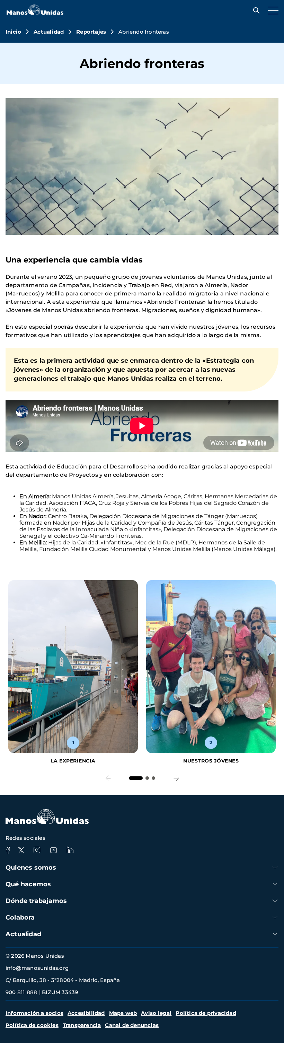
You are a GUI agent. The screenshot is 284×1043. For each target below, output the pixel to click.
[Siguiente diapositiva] (176, 778)
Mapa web (123, 1013)
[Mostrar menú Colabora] (275, 917)
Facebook (8, 850)
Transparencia (82, 1025)
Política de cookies (32, 1025)
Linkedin (70, 850)
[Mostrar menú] (271, 10)
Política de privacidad (206, 1013)
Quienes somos (31, 867)
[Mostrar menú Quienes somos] (275, 867)
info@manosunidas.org (37, 968)
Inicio (13, 31)
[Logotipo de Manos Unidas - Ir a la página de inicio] (35, 13)
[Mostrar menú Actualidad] (275, 934)
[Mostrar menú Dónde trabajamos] (275, 900)
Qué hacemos (28, 884)
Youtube (53, 850)
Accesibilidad (86, 1013)
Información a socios (34, 1013)
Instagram (37, 850)
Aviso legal (156, 1013)
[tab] (136, 778)
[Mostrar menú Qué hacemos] (275, 884)
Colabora (20, 917)
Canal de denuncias (132, 1025)
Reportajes (91, 31)
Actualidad (49, 31)
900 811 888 (21, 992)
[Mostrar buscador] (254, 10)
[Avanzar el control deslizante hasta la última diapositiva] (108, 778)
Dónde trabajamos (36, 901)
